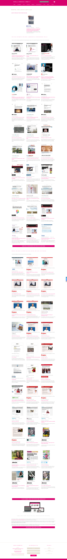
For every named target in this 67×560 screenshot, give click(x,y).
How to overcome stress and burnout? (16, 137)
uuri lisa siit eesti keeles (48, 524)
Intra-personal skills (29, 177)
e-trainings (19, 4)
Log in (53, 4)
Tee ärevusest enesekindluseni (30, 421)
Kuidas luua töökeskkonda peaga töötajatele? (32, 442)
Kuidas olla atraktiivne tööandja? (16, 442)
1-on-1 (24, 4)
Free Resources (38, 4)
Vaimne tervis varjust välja (15, 421)
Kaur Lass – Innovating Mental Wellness (46, 55)
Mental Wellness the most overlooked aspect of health (18, 198)
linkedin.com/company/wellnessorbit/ (49, 548)
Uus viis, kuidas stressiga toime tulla (46, 485)
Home (14, 4)
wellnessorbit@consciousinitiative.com (18, 548)
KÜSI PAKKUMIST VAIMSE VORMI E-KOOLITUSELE (33, 527)
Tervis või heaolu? (14, 357)
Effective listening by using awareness (31, 238)
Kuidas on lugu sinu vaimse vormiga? (31, 400)
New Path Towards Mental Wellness (45, 198)
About (48, 4)
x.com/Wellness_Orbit (49, 553)
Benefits (33, 4)
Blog (44, 4)
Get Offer (28, 4)
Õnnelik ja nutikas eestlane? (44, 400)
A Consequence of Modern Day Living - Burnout (32, 158)
